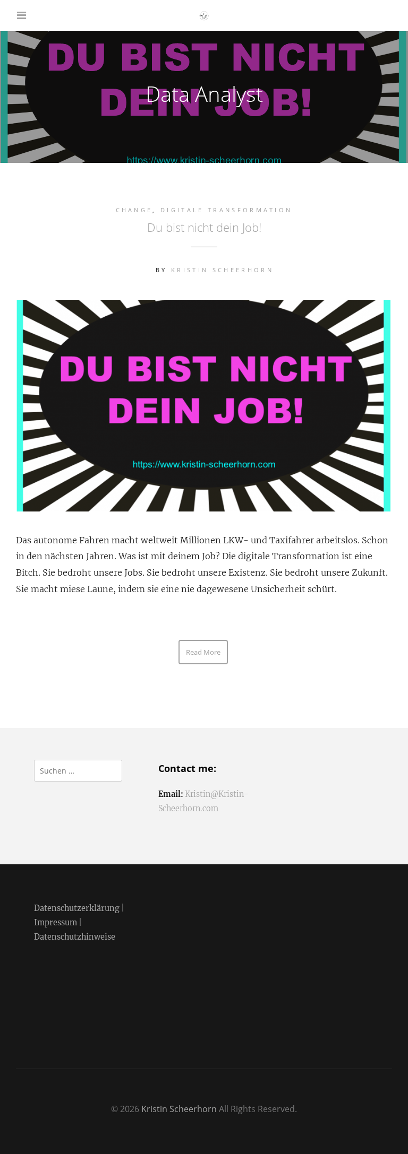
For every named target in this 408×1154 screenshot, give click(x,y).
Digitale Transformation (226, 210)
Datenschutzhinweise (74, 937)
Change (134, 210)
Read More (203, 652)
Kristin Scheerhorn (222, 270)
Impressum (55, 922)
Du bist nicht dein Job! (204, 227)
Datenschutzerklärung (77, 908)
